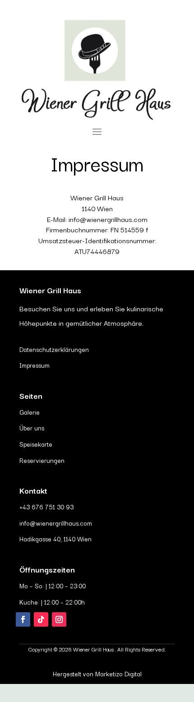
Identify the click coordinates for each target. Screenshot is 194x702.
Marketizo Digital (118, 674)
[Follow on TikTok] (41, 619)
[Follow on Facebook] (23, 619)
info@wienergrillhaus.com (55, 523)
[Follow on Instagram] (59, 619)
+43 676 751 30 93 (46, 507)
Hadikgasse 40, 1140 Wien (55, 539)
